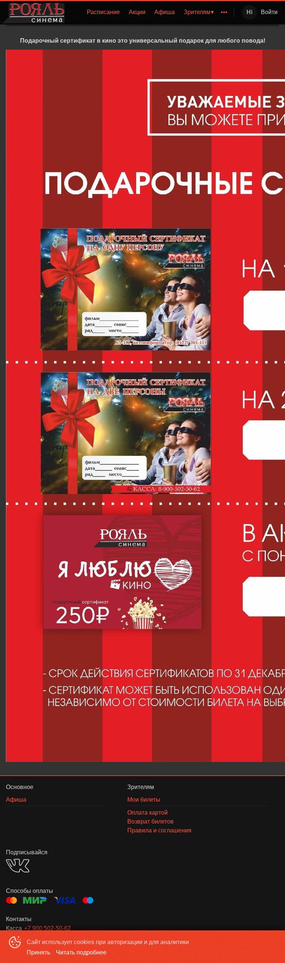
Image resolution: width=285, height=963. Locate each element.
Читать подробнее (81, 952)
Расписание (103, 12)
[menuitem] (103, 12)
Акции (137, 12)
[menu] (151, 12)
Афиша (164, 12)
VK (17, 865)
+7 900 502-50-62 (47, 928)
